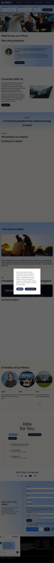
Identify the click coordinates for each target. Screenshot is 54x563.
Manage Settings (30, 288)
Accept (20, 288)
